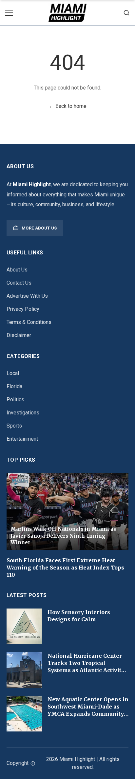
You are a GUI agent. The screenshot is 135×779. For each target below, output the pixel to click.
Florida (14, 386)
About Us (17, 270)
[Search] (126, 12)
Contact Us (19, 283)
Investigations (23, 412)
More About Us (39, 228)
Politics (15, 399)
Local (13, 373)
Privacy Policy (23, 309)
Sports (14, 426)
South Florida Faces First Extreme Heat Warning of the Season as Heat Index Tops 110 (65, 567)
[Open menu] (9, 13)
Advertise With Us (27, 296)
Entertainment (22, 439)
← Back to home (68, 106)
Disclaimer (19, 335)
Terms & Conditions (29, 322)
